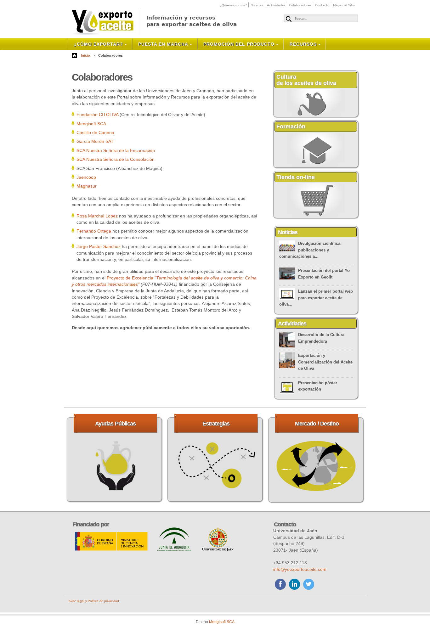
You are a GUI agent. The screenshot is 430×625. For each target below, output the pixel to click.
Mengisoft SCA (91, 123)
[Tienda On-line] (316, 216)
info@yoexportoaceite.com (299, 569)
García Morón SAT (95, 141)
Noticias (257, 5)
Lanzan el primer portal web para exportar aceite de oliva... (316, 298)
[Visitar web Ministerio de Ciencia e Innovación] (111, 549)
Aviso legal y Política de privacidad (94, 601)
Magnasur (86, 186)
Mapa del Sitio (344, 5)
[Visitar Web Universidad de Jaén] (217, 549)
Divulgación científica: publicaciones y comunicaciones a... (310, 250)
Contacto (322, 5)
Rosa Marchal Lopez (97, 215)
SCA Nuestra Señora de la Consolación (115, 159)
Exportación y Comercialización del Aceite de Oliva (325, 362)
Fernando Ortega (93, 231)
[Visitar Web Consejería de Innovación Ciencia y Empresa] (175, 549)
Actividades (276, 5)
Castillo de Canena (95, 132)
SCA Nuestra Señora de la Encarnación (115, 150)
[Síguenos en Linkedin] (294, 585)
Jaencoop (86, 177)
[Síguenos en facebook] (280, 585)
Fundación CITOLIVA (97, 114)
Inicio (85, 55)
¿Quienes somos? (233, 5)
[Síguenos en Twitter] (309, 585)
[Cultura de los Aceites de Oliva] (316, 115)
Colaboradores (300, 5)
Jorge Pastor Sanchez (98, 246)
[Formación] (316, 166)
